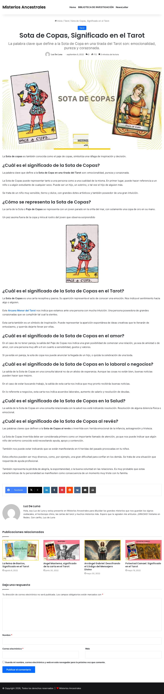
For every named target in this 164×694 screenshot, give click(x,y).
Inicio (59, 21)
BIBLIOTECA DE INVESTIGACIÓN (96, 7)
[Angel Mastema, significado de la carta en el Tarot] (61, 550)
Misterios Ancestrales (70, 688)
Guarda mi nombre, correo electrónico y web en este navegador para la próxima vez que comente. (55, 662)
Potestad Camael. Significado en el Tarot (143, 565)
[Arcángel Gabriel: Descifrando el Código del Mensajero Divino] (102, 550)
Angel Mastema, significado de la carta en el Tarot (60, 565)
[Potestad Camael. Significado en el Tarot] (143, 550)
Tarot (66, 21)
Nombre (7, 635)
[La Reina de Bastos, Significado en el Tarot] (20, 550)
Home (73, 7)
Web (87, 648)
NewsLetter (122, 7)
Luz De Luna (56, 54)
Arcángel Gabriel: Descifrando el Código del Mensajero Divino (102, 566)
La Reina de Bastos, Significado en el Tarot (15, 565)
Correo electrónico (12, 648)
